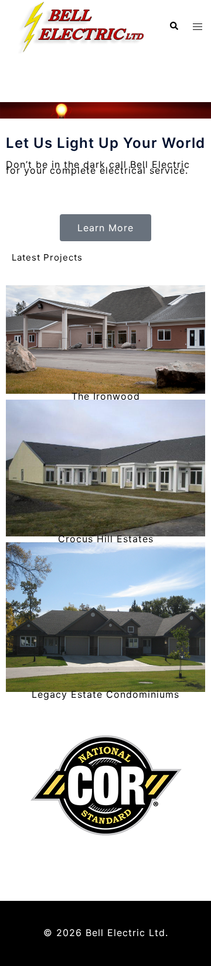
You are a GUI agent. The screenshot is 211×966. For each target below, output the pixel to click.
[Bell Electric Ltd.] (80, 26)
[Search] (173, 26)
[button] (105, 227)
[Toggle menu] (197, 26)
